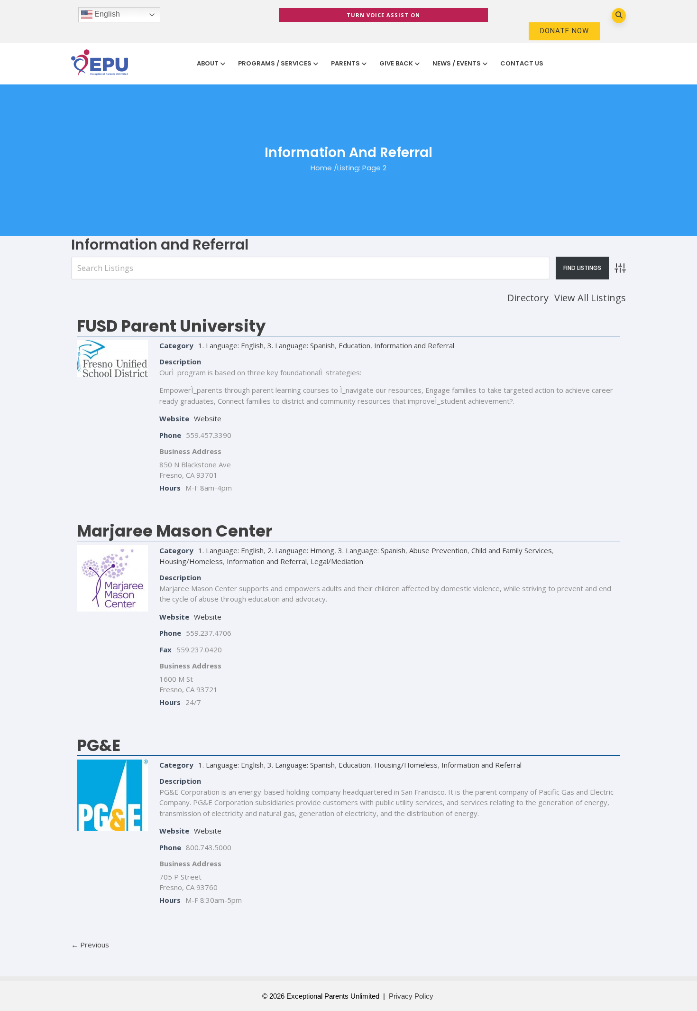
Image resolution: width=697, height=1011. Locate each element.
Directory (528, 297)
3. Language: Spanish (301, 345)
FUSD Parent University (171, 326)
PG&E (98, 745)
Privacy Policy (411, 996)
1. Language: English (231, 345)
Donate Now (564, 31)
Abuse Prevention (438, 550)
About (208, 63)
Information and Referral (414, 345)
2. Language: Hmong (300, 550)
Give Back (396, 63)
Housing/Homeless (191, 561)
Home (321, 167)
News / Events (456, 63)
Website (207, 418)
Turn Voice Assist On (383, 15)
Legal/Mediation (337, 561)
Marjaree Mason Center (175, 530)
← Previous (90, 944)
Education (354, 345)
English (106, 14)
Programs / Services (275, 63)
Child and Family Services (511, 550)
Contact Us (521, 63)
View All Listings (590, 297)
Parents (345, 63)
